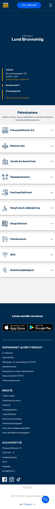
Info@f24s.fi (8, 471)
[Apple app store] (14, 327)
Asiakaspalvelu (9, 457)
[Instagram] (11, 479)
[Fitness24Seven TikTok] (18, 479)
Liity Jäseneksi (29, 5)
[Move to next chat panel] (45, 499)
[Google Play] (40, 327)
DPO (4, 462)
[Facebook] (4, 479)
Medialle (6, 467)
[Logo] (5, 5)
